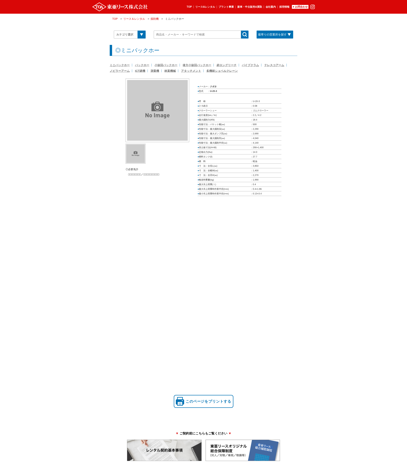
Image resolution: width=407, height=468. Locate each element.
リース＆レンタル (134, 18)
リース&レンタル (205, 6)
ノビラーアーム (120, 70)
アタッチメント (191, 70)
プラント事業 (226, 6)
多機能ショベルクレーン (222, 70)
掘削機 (155, 18)
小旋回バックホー (166, 65)
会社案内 (271, 6)
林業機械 (170, 70)
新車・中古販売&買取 (249, 6)
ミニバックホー (120, 65)
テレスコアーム (274, 65)
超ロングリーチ (227, 65)
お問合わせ (301, 6)
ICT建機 (140, 70)
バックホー (142, 65)
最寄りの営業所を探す (272, 34)
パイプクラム (250, 65)
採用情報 (284, 6)
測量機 (155, 70)
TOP (189, 6)
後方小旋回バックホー (197, 65)
